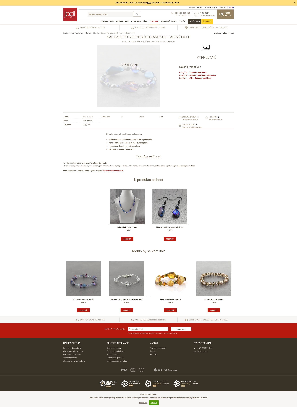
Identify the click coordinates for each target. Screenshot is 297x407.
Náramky (96, 33)
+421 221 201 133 (204, 348)
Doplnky (154, 21)
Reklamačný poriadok (115, 358)
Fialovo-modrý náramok (83, 299)
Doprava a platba (114, 348)
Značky (182, 21)
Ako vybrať (223, 7)
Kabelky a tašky (139, 21)
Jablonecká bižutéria (83, 33)
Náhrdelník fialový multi (127, 227)
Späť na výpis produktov (224, 33)
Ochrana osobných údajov (117, 361)
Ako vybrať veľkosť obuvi (73, 351)
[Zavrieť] (295, 3)
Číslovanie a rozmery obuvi (113, 171)
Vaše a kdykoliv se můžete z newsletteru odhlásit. (153, 333)
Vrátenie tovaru (113, 354)
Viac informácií (202, 398)
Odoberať (181, 329)
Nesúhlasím (143, 403)
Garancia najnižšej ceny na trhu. (192, 126)
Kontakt (199, 7)
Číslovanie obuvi (70, 358)
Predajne (192, 7)
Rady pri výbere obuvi (72, 348)
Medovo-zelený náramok (170, 299)
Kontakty (154, 354)
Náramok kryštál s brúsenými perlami (127, 299)
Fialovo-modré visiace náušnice (170, 227)
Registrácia (211, 15)
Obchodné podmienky (116, 351)
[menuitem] (107, 21)
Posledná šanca (169, 21)
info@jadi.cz (202, 351)
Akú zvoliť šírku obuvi (72, 354)
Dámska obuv (107, 21)
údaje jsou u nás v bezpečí (139, 333)
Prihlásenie (203, 15)
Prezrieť (127, 239)
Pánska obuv (122, 21)
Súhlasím (154, 403)
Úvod (65, 33)
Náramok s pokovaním (213, 299)
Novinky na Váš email (115, 329)
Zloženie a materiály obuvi (74, 361)
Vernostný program (211, 7)
